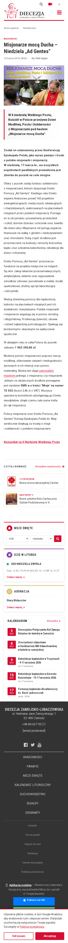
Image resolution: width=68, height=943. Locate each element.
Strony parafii (33, 834)
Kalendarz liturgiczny (33, 785)
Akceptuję (50, 936)
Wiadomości (29, 28)
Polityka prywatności (32, 871)
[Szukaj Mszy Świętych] (57, 538)
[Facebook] (27, 745)
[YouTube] (41, 745)
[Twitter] (34, 745)
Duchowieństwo (33, 794)
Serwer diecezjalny (32, 862)
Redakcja (33, 853)
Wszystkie (52, 621)
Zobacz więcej (15, 577)
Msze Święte (32, 775)
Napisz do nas (33, 844)
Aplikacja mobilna (20, 885)
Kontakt (32, 825)
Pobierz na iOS (35, 900)
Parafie (33, 766)
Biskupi (32, 803)
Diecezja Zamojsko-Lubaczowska (24, 10)
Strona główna (11, 28)
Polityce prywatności (32, 926)
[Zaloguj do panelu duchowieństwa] (59, 4)
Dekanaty (32, 812)
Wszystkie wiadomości (48, 466)
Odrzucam (18, 936)
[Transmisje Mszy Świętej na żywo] (50, 4)
